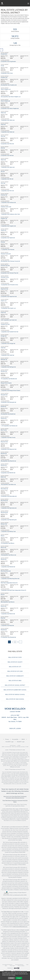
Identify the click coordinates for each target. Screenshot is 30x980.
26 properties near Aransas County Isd (10, 261)
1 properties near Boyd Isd (7, 625)
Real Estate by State (15, 657)
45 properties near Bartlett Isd (8, 414)
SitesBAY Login (21, 741)
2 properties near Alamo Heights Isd (10, 108)
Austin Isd (3, 312)
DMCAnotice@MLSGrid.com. (20, 926)
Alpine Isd (3, 159)
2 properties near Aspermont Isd (9, 296)
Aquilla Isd (3, 230)
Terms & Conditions (21, 965)
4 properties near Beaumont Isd (8, 449)
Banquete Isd (4, 395)
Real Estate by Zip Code (15, 671)
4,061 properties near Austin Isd (9, 320)
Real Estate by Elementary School (15, 690)
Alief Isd (3, 148)
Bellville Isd (4, 465)
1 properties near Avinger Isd (8, 343)
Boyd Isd (3, 618)
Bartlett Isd (3, 406)
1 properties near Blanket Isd (8, 566)
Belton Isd (3, 477)
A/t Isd (2, 65)
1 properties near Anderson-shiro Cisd (10, 214)
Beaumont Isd (4, 441)
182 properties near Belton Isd (8, 484)
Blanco (2, 535)
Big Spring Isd (4, 512)
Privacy (7, 739)
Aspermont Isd (4, 289)
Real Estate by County (15, 662)
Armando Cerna (5, 277)
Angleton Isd (4, 218)
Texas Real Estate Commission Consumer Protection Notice (15, 801)
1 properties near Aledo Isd (7, 132)
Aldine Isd (3, 112)
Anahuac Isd (4, 195)
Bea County (4, 430)
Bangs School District (6, 383)
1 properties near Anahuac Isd (8, 202)
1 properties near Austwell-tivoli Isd (9, 331)
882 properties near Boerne (7, 602)
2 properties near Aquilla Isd (8, 237)
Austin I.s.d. (4, 300)
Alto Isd (3, 171)
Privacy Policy (12, 965)
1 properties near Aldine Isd (7, 120)
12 (17, 642)
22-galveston (4, 54)
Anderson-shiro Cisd (6, 206)
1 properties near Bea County (8, 437)
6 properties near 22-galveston (8, 61)
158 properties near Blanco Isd (8, 555)
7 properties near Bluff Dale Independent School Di (13, 590)
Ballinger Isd (4, 359)
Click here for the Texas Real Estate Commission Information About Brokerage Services (15, 797)
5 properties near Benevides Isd (9, 496)
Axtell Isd (3, 347)
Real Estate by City (15, 666)
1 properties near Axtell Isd (7, 355)
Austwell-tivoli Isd (5, 324)
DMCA (23, 739)
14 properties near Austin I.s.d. (8, 308)
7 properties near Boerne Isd (8, 613)
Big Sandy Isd (4, 500)
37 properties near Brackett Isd (8, 637)
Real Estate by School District (15, 685)
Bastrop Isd (3, 418)
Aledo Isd (3, 124)
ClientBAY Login (9, 741)
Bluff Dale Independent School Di (9, 583)
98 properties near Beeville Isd (8, 461)
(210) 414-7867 (15, 715)
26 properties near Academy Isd (9, 85)
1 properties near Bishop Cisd (8, 531)
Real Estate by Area (15, 680)
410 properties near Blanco (7, 543)
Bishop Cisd (4, 524)
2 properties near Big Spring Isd (8, 519)
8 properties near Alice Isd (7, 143)
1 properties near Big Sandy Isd (8, 508)
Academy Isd (4, 77)
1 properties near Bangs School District (10, 390)
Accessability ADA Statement (7, 964)
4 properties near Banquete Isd (8, 402)
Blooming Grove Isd (6, 571)
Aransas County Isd (6, 254)
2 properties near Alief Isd (7, 155)
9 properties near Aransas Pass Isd (9, 273)
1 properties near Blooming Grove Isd (10, 578)
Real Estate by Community (15, 676)
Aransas (3, 242)
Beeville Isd (4, 453)
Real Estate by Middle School (15, 694)
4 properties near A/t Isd (7, 73)
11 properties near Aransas (7, 249)
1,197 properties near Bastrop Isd (9, 425)
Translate (25, 970)
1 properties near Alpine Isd (7, 167)
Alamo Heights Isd (5, 101)
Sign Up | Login (15, 728)
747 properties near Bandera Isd (9, 378)
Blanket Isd (3, 559)
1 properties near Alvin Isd (7, 190)
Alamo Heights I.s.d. (6, 89)
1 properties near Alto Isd (7, 179)
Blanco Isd (3, 547)
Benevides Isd (4, 489)
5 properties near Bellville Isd (8, 472)
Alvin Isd (3, 183)
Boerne (2, 594)
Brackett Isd (4, 630)
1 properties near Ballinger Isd (8, 367)
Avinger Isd (3, 336)
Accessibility (15, 739)
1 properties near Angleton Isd (8, 226)
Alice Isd (3, 136)
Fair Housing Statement (19, 964)
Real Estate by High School (15, 699)
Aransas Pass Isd (5, 265)
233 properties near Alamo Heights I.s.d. (11, 96)
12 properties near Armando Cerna (9, 284)
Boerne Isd (3, 606)
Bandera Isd (4, 371)
